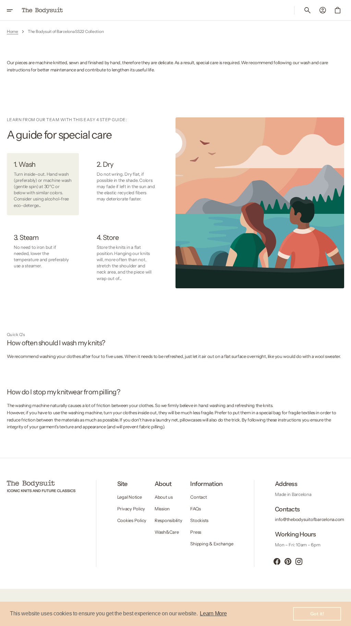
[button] (14, 10)
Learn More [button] (213, 613)
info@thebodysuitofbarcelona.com (309, 519)
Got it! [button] (317, 613)
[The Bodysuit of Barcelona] (42, 10)
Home (12, 31)
